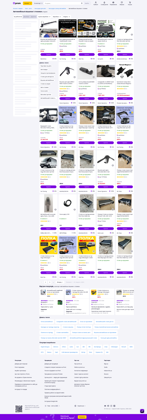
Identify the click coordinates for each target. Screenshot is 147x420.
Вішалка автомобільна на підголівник (105, 332)
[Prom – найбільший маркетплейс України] (17, 3)
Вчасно (106, 374)
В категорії (37, 3)
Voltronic (55, 347)
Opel (56, 352)
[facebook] (108, 406)
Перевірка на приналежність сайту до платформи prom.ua (26, 385)
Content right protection (81, 377)
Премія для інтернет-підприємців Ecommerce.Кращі (54, 381)
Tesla (90, 352)
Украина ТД (99, 352)
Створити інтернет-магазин (53, 367)
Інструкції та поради (21, 389)
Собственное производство (70, 352)
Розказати (82, 417)
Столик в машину (68, 327)
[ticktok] (114, 406)
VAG (107, 352)
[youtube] (105, 406)
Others (64, 347)
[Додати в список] (55, 34)
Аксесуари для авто (40, 8)
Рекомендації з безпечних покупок (25, 381)
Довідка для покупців (21, 364)
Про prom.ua (78, 364)
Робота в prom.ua (79, 367)
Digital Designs (45, 347)
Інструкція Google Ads (51, 401)
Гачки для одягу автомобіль (109, 338)
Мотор (83, 352)
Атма (105, 347)
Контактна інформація (81, 370)
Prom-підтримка (19, 367)
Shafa (105, 367)
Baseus (49, 352)
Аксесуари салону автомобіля (57, 8)
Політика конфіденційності (52, 389)
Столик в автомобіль (62, 332)
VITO (42, 352)
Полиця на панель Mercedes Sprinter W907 (53, 338)
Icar (78, 347)
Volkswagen (114, 347)
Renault (124, 347)
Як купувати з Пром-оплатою (23, 377)
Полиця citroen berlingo (84, 327)
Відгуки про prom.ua (80, 381)
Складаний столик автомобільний (66, 321)
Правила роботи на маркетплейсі (54, 393)
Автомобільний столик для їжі (104, 321)
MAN (131, 347)
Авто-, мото (28, 8)
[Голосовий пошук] (81, 3)
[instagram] (111, 406)
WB (89, 347)
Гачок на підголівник (86, 321)
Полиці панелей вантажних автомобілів (106, 327)
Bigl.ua (106, 364)
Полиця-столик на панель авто (81, 332)
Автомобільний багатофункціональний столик (83, 338)
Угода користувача (50, 386)
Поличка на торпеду (47, 332)
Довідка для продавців (51, 364)
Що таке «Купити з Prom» (22, 374)
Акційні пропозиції (20, 370)
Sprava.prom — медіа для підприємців (56, 377)
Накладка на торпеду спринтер (50, 327)
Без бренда (97, 347)
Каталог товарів (17, 8)
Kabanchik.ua (108, 370)
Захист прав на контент (81, 374)
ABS (84, 347)
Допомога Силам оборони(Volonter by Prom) (81, 385)
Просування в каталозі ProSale (53, 374)
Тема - (51, 406)
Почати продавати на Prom (53, 370)
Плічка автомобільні (47, 321)
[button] (48, 54)
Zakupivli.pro (108, 377)
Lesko (71, 347)
